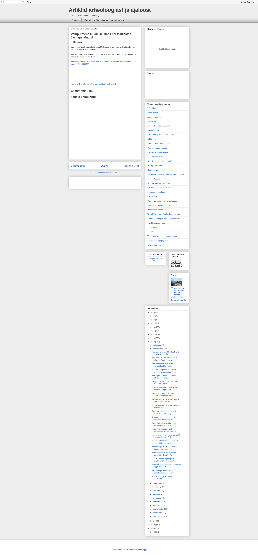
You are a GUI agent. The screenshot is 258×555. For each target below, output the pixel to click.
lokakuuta (157, 483)
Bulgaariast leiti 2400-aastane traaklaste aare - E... (164, 382)
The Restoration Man (156, 223)
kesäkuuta (157, 498)
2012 (152, 342)
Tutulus (150, 232)
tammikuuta (158, 516)
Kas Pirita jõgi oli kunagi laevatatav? (162, 477)
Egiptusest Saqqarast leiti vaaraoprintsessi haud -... (164, 394)
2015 (152, 331)
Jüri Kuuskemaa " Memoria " (159, 183)
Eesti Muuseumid (154, 157)
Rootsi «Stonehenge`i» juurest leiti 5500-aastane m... (165, 442)
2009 (152, 528)
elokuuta (156, 491)
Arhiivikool (151, 139)
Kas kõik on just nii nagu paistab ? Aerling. (96, 84)
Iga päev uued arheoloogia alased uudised (165, 174)
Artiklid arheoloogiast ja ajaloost (110, 10)
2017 (152, 323)
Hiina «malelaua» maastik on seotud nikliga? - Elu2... (164, 388)
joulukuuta (157, 345)
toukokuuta (158, 502)
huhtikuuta (157, 505)
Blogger (144, 550)
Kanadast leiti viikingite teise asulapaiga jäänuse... (164, 424)
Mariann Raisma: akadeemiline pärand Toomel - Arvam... (165, 359)
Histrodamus (152, 170)
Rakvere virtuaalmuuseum (158, 205)
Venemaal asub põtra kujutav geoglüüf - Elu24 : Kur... (164, 454)
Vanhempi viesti (131, 166)
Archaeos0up (153, 130)
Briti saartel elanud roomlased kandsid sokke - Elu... (165, 365)
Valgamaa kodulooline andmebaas (162, 236)
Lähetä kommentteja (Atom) (107, 173)
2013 (152, 338)
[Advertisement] (86, 182)
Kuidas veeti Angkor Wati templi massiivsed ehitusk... (165, 400)
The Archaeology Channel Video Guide (163, 218)
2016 (152, 327)
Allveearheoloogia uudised (158, 126)
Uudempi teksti (78, 166)
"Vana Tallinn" (153, 113)
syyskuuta (157, 487)
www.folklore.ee (154, 245)
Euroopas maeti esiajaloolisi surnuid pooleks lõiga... (164, 412)
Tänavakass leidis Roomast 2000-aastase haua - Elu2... (166, 436)
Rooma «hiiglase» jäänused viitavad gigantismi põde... (164, 371)
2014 (152, 334)
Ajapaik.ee (151, 121)
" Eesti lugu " (152, 108)
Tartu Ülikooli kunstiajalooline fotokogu (163, 214)
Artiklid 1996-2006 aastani (158, 143)
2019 (152, 316)
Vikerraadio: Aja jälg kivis (157, 240)
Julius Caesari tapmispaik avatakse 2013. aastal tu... (164, 460)
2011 (152, 521)
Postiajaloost (152, 196)
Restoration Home (155, 210)
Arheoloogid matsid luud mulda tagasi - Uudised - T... (165, 448)
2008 (152, 532)
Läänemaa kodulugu (156, 192)
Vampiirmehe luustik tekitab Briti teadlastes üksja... (165, 353)
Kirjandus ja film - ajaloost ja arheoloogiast (104, 20)
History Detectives (155, 165)
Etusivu (75, 20)
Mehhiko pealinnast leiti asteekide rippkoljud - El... (166, 466)
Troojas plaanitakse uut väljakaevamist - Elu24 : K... (165, 430)
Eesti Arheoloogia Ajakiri (157, 152)
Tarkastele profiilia (178, 300)
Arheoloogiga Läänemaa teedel (160, 135)
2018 (152, 320)
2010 (152, 525)
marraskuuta (158, 349)
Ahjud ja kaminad (154, 117)
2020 (152, 312)
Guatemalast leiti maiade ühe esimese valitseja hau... (164, 418)
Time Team (152, 227)
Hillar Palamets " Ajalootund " (159, 161)
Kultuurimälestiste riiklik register (160, 187)
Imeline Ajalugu (153, 179)
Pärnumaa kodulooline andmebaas (162, 201)
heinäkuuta (158, 494)
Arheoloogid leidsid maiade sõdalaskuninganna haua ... (165, 471)
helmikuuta (157, 513)
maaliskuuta (158, 509)
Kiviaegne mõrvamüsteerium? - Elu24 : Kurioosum (165, 376)
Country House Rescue (157, 148)
